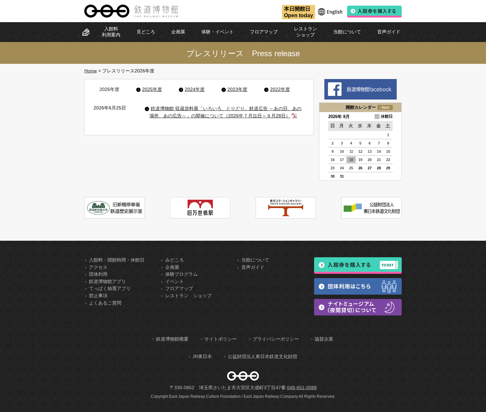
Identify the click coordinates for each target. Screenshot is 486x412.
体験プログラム (181, 274)
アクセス (98, 267)
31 (342, 176)
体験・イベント (217, 31)
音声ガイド (388, 31)
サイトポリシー (220, 339)
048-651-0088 (302, 387)
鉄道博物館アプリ (107, 281)
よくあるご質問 (105, 303)
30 (333, 176)
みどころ (174, 260)
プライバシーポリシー (276, 339)
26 (360, 168)
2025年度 (152, 89)
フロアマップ (264, 31)
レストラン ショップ (188, 295)
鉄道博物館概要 (172, 339)
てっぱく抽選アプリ (110, 288)
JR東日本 (202, 356)
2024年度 (195, 89)
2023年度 (237, 89)
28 (379, 168)
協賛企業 (324, 339)
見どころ (146, 31)
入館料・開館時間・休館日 (116, 260)
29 (388, 168)
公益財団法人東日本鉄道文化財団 (262, 356)
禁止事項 (98, 295)
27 (370, 168)
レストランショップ (305, 31)
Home (90, 70)
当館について (347, 31)
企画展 (178, 31)
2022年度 (280, 89)
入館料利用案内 (111, 31)
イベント (174, 281)
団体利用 (98, 274)
